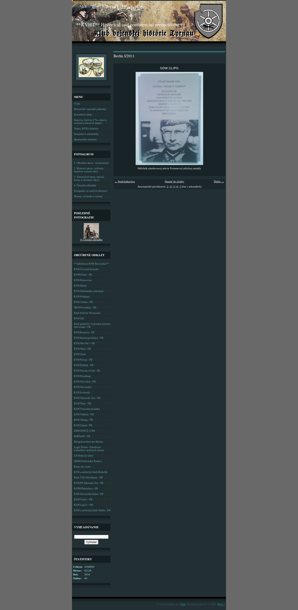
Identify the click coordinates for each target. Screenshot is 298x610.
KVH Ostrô (80, 354)
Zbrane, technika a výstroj (88, 196)
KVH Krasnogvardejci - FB (88, 337)
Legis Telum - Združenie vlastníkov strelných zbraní (89, 449)
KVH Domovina (83, 280)
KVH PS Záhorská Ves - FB (88, 483)
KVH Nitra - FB (82, 348)
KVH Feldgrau (82, 296)
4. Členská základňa (85, 185)
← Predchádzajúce (125, 181)
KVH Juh (79, 318)
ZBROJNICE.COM (84, 430)
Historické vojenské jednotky (90, 109)
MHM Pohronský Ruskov (88, 461)
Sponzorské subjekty (85, 139)
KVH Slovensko (83, 387)
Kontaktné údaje (83, 114)
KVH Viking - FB (83, 419)
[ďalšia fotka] (218, 118)
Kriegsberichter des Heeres (88, 441)
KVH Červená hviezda (86, 269)
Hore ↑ (221, 604)
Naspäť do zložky (174, 181)
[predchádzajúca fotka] (120, 118)
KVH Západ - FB (83, 425)
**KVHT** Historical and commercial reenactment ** (130, 24)
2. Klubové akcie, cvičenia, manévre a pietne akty (89, 170)
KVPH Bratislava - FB (86, 488)
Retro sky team (82, 466)
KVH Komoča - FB (84, 332)
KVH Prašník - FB (83, 365)
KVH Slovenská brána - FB (88, 494)
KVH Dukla (80, 285)
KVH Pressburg (82, 376)
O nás (77, 103)
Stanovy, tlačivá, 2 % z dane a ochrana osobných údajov (90, 122)
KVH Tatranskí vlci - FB (87, 398)
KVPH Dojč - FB (83, 274)
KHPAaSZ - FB (82, 436)
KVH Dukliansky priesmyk (89, 291)
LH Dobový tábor (83, 455)
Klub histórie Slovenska (87, 313)
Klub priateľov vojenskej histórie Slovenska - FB (92, 325)
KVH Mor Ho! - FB (84, 343)
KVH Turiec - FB (83, 499)
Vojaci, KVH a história (86, 128)
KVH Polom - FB (83, 359)
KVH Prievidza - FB (85, 381)
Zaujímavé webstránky (86, 134)
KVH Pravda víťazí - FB (87, 370)
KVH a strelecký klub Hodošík (90, 472)
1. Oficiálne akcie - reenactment (91, 163)
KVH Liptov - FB (83, 505)
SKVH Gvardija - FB (85, 307)
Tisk (182, 604)
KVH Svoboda (82, 392)
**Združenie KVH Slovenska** (91, 263)
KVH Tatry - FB (82, 403)
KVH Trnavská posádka (87, 409)
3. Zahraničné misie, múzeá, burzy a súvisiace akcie (89, 178)
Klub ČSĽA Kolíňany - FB (88, 477)
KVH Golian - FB (83, 302)
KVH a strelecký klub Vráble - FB (92, 510)
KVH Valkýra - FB (84, 414)
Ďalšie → (219, 181)
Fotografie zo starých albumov (90, 190)
